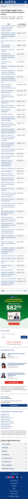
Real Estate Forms (5, 424)
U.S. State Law (6, 461)
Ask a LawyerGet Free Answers (6, 397)
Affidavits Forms (5, 414)
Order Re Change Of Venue (8, 258)
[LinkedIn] (7, 477)
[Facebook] (11, 477)
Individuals (5, 447)
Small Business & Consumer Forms (11, 411)
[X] (19, 477)
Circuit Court (21, 5)
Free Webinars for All (7, 350)
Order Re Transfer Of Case (8, 256)
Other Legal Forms (6, 428)
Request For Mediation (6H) (8, 168)
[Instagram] (13, 477)
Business (4, 451)
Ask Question (14, 405)
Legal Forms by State (6, 426)
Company (14, 485)
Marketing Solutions (8, 468)
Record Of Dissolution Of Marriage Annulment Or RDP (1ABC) (7, 213)
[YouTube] (9, 477)
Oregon (10, 5)
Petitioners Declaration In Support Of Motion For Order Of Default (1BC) (8, 231)
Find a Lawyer (5, 330)
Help (14, 488)
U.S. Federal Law (7, 458)
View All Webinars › (14, 382)
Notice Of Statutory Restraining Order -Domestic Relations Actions (8, 86)
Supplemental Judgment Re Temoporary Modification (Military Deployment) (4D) (8, 72)
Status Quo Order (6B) (7, 270)
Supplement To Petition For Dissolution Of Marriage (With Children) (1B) (8, 283)
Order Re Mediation (6, 171)
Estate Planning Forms (7, 418)
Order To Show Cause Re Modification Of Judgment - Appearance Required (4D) (8, 130)
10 (22, 291)
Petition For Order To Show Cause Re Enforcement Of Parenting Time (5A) (8, 194)
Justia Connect (14, 480)
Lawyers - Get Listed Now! (14, 342)
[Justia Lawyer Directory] (21, 477)
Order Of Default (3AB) (7, 153)
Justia (2, 5)
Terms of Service (14, 491)
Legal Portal (14, 483)
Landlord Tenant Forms (7, 421)
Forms (5, 5)
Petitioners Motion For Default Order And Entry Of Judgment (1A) (8, 225)
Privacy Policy (14, 493)
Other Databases (7, 465)
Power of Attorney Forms (7, 423)
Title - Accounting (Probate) (8, 278)
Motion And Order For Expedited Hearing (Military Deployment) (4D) (8, 124)
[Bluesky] (17, 477)
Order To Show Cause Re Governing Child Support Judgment (8, 184)
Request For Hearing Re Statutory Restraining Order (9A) (8, 237)
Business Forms (5, 416)
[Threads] (15, 477)
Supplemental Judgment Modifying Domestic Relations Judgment (7, 28)
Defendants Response (7, 114)
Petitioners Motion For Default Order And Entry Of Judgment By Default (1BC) (8, 219)
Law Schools (5, 454)
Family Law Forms (5, 419)
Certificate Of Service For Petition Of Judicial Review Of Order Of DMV (8, 118)
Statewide (15, 5)
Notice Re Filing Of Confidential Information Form (7, 96)
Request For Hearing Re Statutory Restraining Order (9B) (8, 243)
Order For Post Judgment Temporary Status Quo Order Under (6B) (8, 144)
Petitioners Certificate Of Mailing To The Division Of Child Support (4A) (8, 274)
